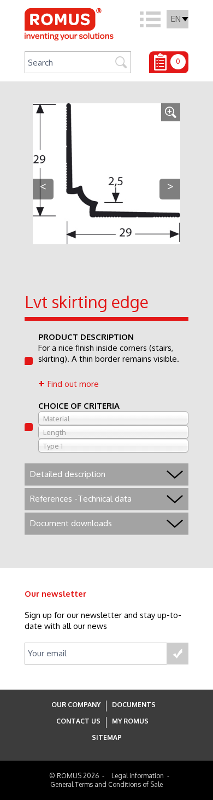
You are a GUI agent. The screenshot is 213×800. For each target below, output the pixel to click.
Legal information (137, 776)
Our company (75, 705)
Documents (134, 705)
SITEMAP (107, 737)
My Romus (130, 721)
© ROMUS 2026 (74, 776)
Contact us (78, 721)
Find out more (73, 384)
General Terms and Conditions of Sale (106, 784)
